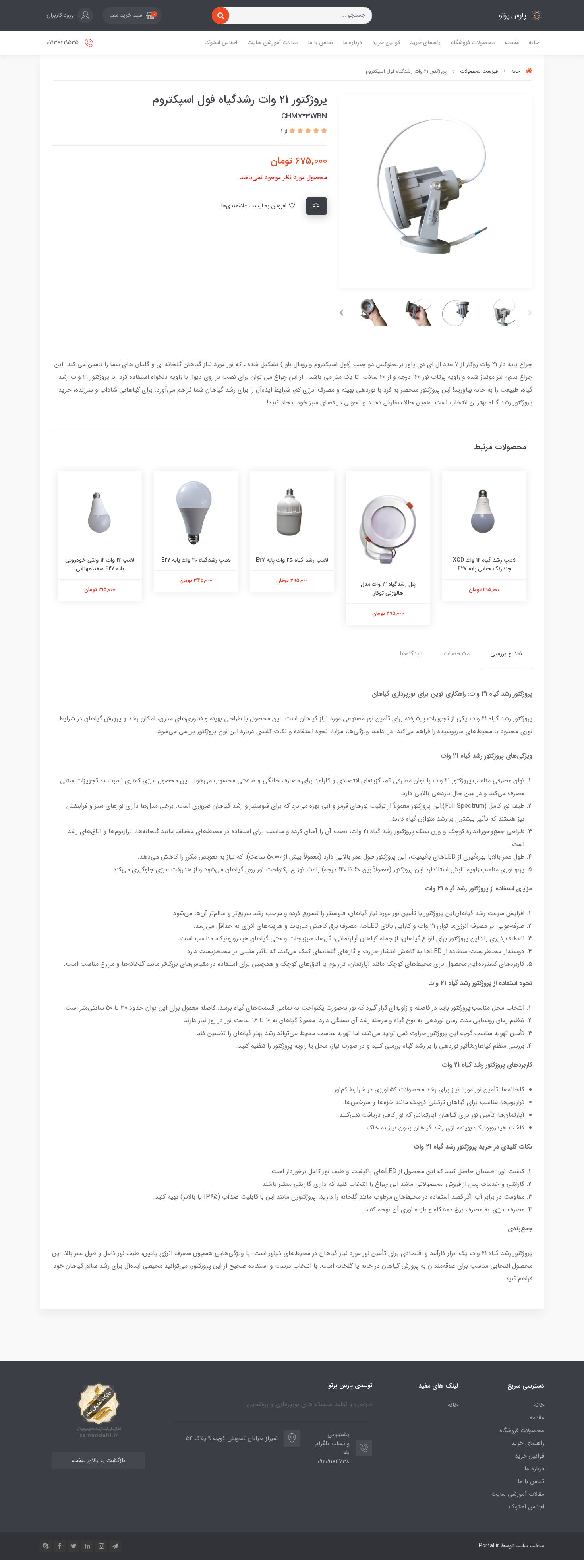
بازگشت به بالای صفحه (98, 1460)
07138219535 (63, 42)
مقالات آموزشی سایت (273, 42)
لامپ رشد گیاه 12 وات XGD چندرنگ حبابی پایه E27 (484, 564)
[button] (132, 15)
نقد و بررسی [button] (506, 653)
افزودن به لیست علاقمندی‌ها (254, 205)
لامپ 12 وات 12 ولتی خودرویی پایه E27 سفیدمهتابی (99, 564)
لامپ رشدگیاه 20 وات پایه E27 (196, 560)
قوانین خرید (386, 42)
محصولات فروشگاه (473, 42)
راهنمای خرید (425, 42)
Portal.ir (489, 1545)
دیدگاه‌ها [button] (411, 653)
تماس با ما (320, 42)
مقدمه (512, 42)
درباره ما (352, 42)
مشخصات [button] (456, 653)
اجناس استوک (221, 42)
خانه (534, 42)
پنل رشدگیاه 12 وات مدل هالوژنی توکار (388, 588)
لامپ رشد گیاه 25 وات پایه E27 (292, 560)
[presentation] (530, 313)
